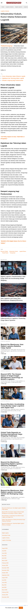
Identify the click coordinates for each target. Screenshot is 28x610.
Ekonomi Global (4, 251)
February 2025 (5, 592)
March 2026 (4, 560)
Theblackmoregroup (6, 46)
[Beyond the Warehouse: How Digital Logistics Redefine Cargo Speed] (13, 333)
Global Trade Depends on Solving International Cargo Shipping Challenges (11, 434)
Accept (20, 607)
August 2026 (4, 548)
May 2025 (4, 584)
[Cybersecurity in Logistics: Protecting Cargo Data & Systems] (13, 310)
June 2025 (4, 582)
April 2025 (4, 587)
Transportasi (12, 252)
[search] (26, 3)
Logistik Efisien (22, 251)
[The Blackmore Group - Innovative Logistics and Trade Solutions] (14, 3)
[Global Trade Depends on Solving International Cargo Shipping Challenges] (13, 421)
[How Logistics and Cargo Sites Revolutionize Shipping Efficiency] (13, 290)
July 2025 (4, 580)
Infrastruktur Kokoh (13, 251)
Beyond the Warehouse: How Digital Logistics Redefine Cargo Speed (12, 346)
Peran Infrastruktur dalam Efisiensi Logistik (13, 76)
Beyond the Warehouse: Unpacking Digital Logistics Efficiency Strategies (11, 463)
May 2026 (4, 555)
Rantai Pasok (5, 252)
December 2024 (5, 597)
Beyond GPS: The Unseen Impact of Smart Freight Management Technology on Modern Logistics (12, 376)
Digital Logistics (5, 532)
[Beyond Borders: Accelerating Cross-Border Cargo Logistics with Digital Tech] (13, 392)
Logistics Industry (5, 11)
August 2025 (4, 577)
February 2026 (5, 562)
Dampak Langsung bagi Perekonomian (12, 80)
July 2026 (4, 550)
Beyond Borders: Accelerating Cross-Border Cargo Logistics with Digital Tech (12, 405)
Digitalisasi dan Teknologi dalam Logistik (13, 78)
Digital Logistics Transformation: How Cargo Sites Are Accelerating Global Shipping (13, 278)
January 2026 (5, 565)
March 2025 (4, 589)
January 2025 (5, 594)
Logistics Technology (6, 540)
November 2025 (5, 570)
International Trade (6, 535)
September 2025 (5, 575)
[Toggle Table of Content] (2, 74)
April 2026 (4, 558)
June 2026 (4, 553)
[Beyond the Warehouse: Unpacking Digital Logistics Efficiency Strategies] (13, 451)
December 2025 (5, 567)
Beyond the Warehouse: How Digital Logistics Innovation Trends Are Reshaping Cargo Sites (12, 493)
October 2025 (5, 572)
